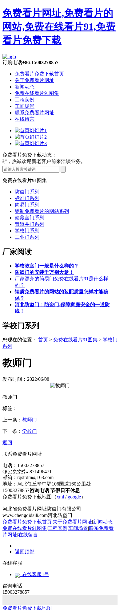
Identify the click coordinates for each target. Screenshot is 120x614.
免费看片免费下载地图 (27, 608)
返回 (7, 442)
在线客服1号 (34, 574)
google (74, 496)
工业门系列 (27, 237)
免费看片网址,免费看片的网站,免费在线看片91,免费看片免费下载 (59, 26)
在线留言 (24, 119)
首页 (43, 339)
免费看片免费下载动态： (29, 154)
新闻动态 (24, 86)
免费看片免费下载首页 (39, 73)
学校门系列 (27, 230)
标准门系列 (27, 198)
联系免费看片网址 (34, 112)
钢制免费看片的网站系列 (42, 211)
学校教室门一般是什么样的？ (47, 265)
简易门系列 (27, 204)
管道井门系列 (29, 224)
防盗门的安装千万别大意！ (44, 272)
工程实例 (24, 99)
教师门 (29, 419)
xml (60, 496)
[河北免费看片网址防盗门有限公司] (9, 56)
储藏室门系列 (29, 217)
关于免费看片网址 (34, 80)
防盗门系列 (27, 191)
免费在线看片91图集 (37, 93)
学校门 (29, 431)
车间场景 (24, 106)
